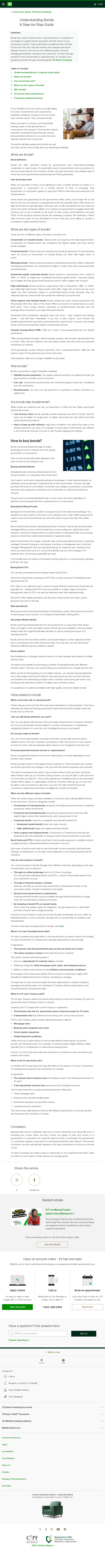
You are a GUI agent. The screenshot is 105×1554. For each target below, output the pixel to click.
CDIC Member (8, 1458)
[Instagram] (52, 1529)
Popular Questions (18, 1340)
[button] (17, 1307)
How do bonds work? (24, 81)
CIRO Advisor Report (42, 1546)
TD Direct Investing (62, 60)
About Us (6, 1465)
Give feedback (16, 1397)
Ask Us (83, 1334)
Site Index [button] (6, 1486)
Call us (12, 1377)
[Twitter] (40, 1529)
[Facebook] (45, 1529)
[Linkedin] (65, 1529)
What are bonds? (22, 77)
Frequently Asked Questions (28, 98)
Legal (4, 1444)
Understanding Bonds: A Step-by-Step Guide (36, 73)
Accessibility (8, 1451)
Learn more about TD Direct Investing (32, 12)
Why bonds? (20, 90)
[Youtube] (58, 1529)
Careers (5, 1472)
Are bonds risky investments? (29, 94)
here (61, 926)
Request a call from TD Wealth (23, 1383)
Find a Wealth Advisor (19, 1390)
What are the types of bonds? (29, 85)
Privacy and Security (11, 1438)
